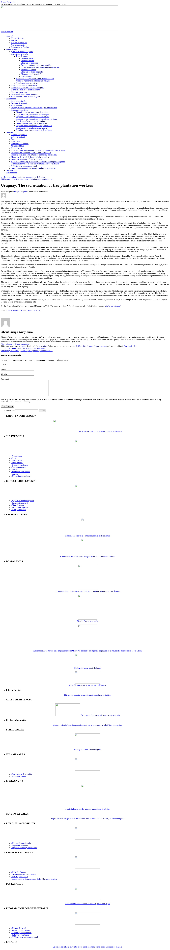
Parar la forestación (18, 101)
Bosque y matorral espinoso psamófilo (36, 65)
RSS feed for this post (84, 346)
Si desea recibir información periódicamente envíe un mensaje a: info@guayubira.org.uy (87, 725)
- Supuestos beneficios (19, 845)
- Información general (19, 503)
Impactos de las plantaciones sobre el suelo (32, 117)
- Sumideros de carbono (20, 472)
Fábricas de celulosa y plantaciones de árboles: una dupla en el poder (38, 161)
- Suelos (14, 469)
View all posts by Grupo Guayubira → (16, 344)
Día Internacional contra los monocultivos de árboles (23, 177)
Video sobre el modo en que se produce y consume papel (87, 904)
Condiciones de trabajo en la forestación (31, 123)
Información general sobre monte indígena (27, 87)
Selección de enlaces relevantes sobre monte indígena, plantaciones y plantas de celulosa (87, 947)
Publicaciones (11, 173)
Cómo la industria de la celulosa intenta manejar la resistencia (35, 164)
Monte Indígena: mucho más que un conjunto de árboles (87, 809)
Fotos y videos (16, 105)
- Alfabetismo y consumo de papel (24, 937)
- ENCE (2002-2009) (19, 877)
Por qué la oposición (19, 135)
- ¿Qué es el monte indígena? (22, 501)
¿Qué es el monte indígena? (22, 52)
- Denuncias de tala (18, 776)
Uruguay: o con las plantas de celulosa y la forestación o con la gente (38, 150)
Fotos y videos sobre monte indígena (25, 96)
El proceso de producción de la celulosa (26, 159)
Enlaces (14, 40)
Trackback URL (130, 346)
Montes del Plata (17, 146)
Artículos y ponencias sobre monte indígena (33, 81)
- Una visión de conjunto (20, 476)
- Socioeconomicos (18, 467)
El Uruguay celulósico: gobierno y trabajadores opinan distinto (27, 179)
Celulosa (9, 132)
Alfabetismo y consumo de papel (24, 166)
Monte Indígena (12, 49)
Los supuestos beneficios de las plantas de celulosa (31, 153)
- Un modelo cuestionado (21, 843)
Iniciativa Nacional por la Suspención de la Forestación (100, 431)
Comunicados (11, 170)
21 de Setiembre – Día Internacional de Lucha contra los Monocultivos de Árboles (87, 591)
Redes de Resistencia (19, 103)
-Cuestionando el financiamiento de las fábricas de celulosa (34, 879)
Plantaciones (11, 99)
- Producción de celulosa (20, 930)
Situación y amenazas (19, 92)
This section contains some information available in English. (87, 695)
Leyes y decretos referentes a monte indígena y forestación (34, 108)
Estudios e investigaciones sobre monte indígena (35, 78)
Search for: (10, 411)
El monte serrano (27, 61)
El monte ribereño (28, 58)
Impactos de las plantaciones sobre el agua (32, 114)
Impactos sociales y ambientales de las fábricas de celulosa (34, 155)
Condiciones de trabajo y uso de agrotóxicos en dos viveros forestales (87, 556)
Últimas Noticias (17, 38)
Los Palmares (26, 76)
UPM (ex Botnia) (18, 137)
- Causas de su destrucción (21, 774)
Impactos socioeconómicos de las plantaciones (34, 126)
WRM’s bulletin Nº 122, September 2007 (23, 310)
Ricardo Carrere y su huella (87, 621)
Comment (5, 379)
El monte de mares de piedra (32, 72)
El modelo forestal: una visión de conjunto (32, 112)
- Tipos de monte (17, 505)
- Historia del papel (18, 928)
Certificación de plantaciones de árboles (31, 128)
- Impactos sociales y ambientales (24, 848)
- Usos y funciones (18, 510)
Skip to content (7, 32)
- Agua (13, 458)
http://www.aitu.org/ (112, 306)
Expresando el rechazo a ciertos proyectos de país (100, 715)
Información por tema (19, 110)
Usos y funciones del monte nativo (24, 85)
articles (23, 346)
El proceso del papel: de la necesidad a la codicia (30, 157)
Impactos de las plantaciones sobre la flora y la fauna (36, 119)
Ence (13, 139)
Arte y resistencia (18, 45)
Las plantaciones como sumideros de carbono (34, 130)
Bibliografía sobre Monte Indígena (24, 94)
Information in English (20, 47)
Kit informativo (17, 148)
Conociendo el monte (19, 54)
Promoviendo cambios (19, 144)
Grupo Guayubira (8, 2)
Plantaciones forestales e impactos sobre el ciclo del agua (87, 536)
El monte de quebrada (29, 63)
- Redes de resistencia (19, 465)
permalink (43, 346)
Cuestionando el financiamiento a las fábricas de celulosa (33, 168)
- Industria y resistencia (20, 935)
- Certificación (16, 460)
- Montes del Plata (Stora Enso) (23, 874)
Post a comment (100, 346)
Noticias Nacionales (19, 43)
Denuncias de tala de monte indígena (25, 90)
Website (4, 374)
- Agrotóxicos (16, 456)
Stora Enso (15, 141)
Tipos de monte (22, 56)
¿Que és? (9, 36)
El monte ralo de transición (31, 74)
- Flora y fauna (17, 463)
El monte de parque (28, 70)
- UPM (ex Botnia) (18, 872)
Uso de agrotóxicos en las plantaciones (31, 121)
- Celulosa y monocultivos (21, 933)
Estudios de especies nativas (27, 83)
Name (3, 364)
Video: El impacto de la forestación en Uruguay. (87, 685)
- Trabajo (14, 474)
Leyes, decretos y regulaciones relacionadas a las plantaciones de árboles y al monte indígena (87, 818)
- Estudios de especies (19, 507)
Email (3, 369)
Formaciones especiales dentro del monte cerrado (40, 67)
